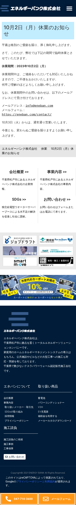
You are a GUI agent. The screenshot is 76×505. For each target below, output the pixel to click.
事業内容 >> (57, 172)
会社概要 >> (19, 172)
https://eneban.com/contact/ (27, 114)
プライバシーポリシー (29, 481)
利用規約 (50, 481)
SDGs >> (19, 199)
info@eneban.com (39, 105)
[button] (69, 8)
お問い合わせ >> (57, 199)
